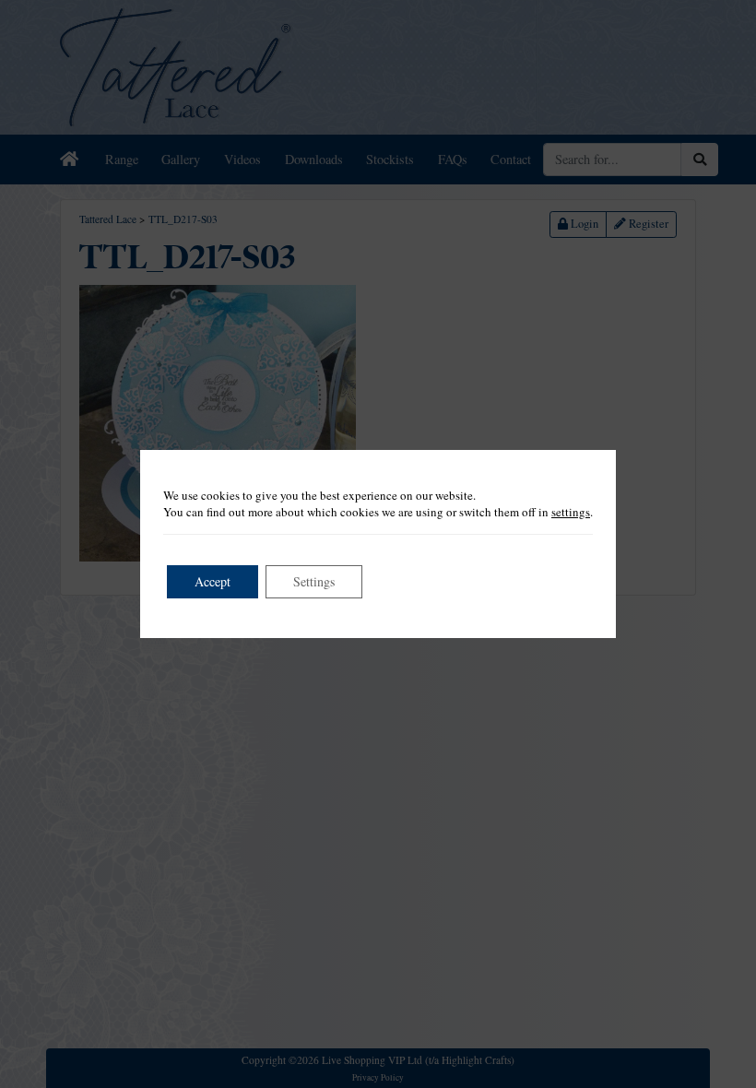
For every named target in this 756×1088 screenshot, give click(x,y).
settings (570, 511)
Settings (314, 581)
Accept (212, 581)
